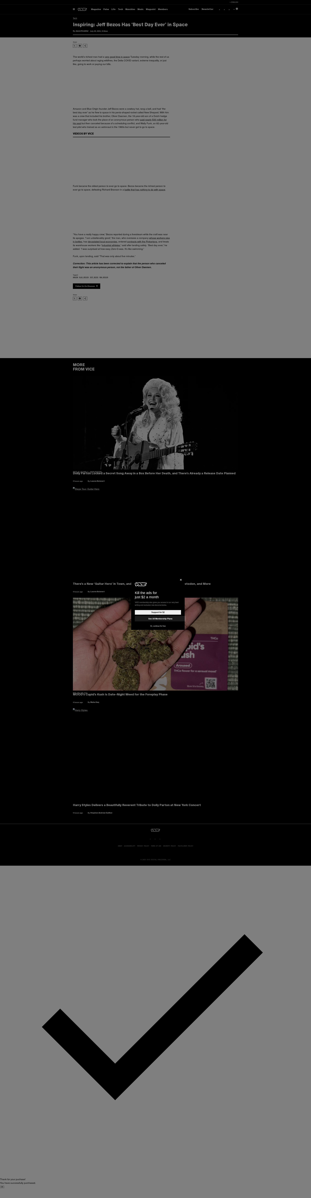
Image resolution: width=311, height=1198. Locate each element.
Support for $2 (158, 612)
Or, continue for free (158, 626)
